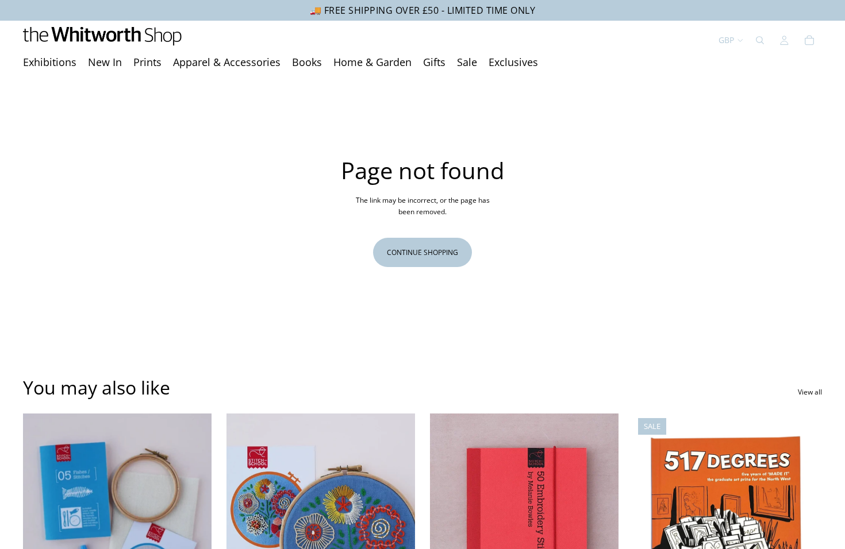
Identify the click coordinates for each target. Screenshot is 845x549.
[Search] (760, 40)
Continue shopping (422, 252)
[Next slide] (194, 531)
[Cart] (809, 40)
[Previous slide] (40, 531)
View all (810, 392)
